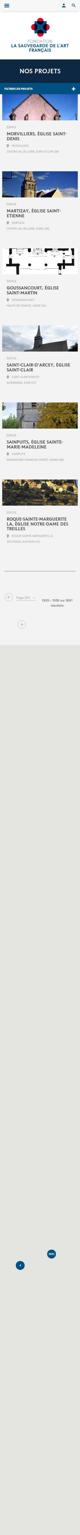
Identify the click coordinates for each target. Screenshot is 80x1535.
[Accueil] (40, 35)
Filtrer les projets (18, 88)
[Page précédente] (9, 597)
